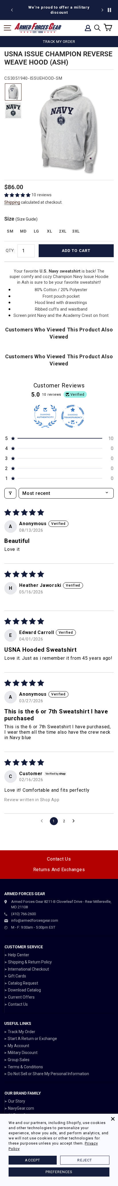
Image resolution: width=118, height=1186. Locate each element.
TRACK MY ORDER (59, 41)
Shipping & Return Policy (30, 962)
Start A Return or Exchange (32, 1038)
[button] (18, 195)
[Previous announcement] (12, 10)
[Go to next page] (75, 821)
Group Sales (19, 1059)
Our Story (16, 1101)
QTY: (10, 250)
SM (10, 231)
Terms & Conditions (25, 1067)
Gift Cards (17, 976)
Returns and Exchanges (59, 869)
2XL (63, 231)
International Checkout (28, 969)
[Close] (113, 1119)
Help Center (18, 955)
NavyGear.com (21, 1108)
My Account (18, 1045)
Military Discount (23, 1052)
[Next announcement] (102, 10)
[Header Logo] (37, 28)
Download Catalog (24, 990)
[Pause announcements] (109, 10)
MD (23, 231)
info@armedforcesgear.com (34, 920)
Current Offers (21, 997)
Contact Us (59, 859)
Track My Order (21, 1031)
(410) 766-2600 (23, 914)
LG (36, 231)
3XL (76, 231)
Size (21, 219)
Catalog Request (23, 983)
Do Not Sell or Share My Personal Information (48, 1073)
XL (49, 231)
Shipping (12, 202)
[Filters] (10, 493)
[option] (59, 10)
